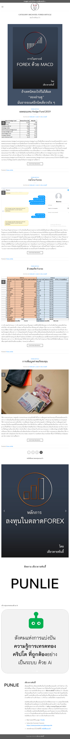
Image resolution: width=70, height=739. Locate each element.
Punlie (43, 722)
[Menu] (2, 7)
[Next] (65, 511)
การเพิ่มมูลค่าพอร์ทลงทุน (35, 361)
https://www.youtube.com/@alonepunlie (39, 728)
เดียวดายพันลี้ (43, 116)
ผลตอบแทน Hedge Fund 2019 (35, 111)
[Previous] (28, 452)
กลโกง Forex (35, 179)
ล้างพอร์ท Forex (35, 268)
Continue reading (35, 164)
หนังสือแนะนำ (46, 731)
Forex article (35, 109)
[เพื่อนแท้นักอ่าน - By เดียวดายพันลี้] (35, 7)
